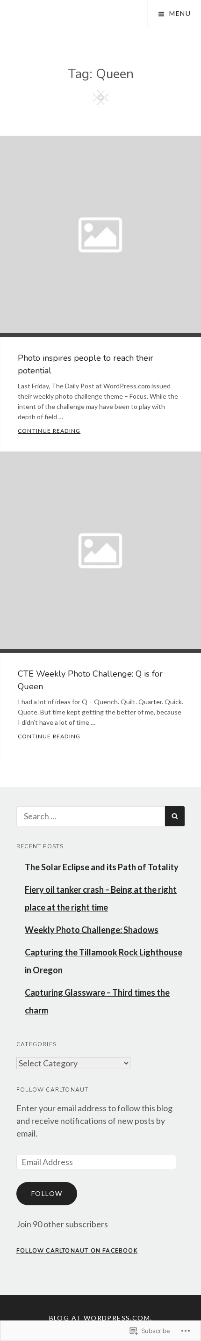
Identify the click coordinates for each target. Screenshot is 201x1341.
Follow (46, 1193)
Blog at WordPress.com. (100, 1318)
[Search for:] (90, 816)
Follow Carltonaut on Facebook (76, 1250)
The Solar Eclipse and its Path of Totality (102, 867)
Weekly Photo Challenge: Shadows (91, 930)
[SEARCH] (175, 816)
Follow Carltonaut (52, 1089)
